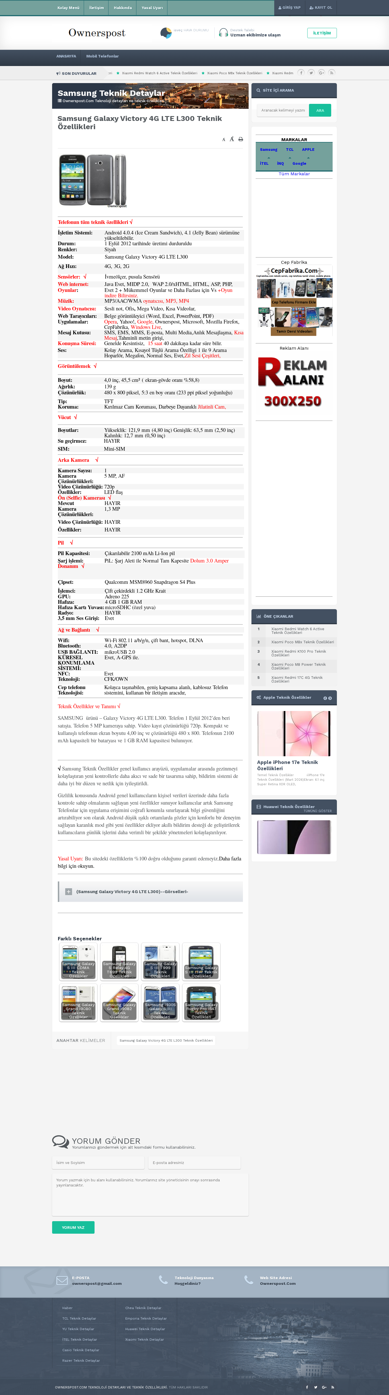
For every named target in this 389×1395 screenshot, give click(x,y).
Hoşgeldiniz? (188, 1283)
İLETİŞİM (322, 33)
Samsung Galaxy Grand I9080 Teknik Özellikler (78, 1010)
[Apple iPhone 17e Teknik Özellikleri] (294, 733)
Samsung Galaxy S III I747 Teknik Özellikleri (201, 971)
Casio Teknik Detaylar (80, 1350)
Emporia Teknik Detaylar (146, 1318)
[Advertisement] (129, 140)
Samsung (268, 149)
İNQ (280, 163)
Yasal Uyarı (152, 8)
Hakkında (123, 8)
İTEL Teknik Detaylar (79, 1340)
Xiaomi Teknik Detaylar (144, 1340)
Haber (67, 1308)
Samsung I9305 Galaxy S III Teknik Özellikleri (160, 1010)
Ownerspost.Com (278, 1283)
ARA (320, 110)
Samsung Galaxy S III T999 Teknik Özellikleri (160, 969)
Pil (64, 542)
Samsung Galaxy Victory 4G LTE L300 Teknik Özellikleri (166, 1040)
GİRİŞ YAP (291, 7)
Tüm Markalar (294, 173)
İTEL (264, 163)
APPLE (308, 149)
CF (107, 678)
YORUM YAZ (73, 1227)
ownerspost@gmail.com (97, 1283)
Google (299, 163)
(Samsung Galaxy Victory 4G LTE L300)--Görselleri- (132, 891)
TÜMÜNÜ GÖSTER (318, 811)
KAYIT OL (323, 7)
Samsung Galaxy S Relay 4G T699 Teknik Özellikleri (119, 969)
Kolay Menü (68, 8)
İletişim (96, 8)
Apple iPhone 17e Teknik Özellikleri (287, 765)
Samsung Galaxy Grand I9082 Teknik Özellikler (119, 1010)
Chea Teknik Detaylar (143, 1308)
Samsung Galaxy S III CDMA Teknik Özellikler (78, 969)
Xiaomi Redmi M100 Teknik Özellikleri (240, 73)
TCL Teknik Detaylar (79, 1318)
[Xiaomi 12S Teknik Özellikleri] (294, 837)
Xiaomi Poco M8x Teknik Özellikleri (173, 73)
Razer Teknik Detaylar (81, 1361)
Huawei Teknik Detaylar (145, 1329)
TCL (290, 149)
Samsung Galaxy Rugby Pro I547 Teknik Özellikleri (201, 1010)
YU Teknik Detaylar (78, 1329)
